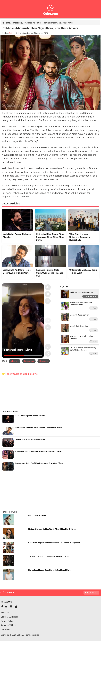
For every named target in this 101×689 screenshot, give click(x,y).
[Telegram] (15, 607)
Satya (11, 33)
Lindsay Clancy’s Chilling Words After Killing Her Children (52, 529)
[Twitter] (6, 607)
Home (7, 23)
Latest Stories (10, 411)
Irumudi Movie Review (37, 515)
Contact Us (5, 629)
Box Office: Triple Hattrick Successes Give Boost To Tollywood (54, 543)
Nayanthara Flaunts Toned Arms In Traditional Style (49, 570)
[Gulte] (50, 9)
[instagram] (11, 607)
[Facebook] (2, 607)
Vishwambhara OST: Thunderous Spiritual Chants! (48, 556)
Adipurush (14, 361)
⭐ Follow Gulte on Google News (20, 373)
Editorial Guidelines (9, 617)
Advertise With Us (8, 625)
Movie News (16, 23)
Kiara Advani (29, 361)
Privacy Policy (7, 621)
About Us (5, 613)
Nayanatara (43, 361)
